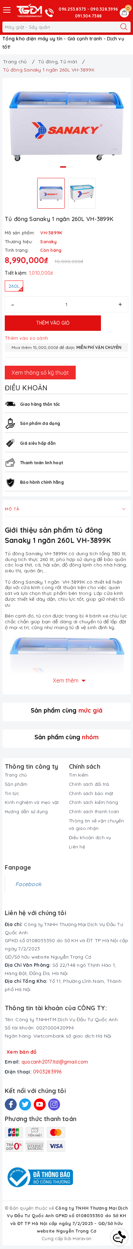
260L (14, 286)
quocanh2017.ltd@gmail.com (54, 1062)
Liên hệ (77, 846)
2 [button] (70, 167)
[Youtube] (40, 1104)
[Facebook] (11, 1104)
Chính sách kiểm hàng (93, 802)
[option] (66, 126)
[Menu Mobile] (7, 9)
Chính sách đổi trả (89, 784)
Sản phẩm (16, 784)
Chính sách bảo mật (91, 793)
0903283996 (47, 1072)
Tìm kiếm (78, 775)
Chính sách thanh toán (94, 811)
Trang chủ (16, 775)
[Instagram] (54, 1104)
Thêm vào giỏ (53, 323)
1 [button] (63, 167)
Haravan (82, 1238)
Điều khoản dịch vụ (90, 837)
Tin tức (12, 793)
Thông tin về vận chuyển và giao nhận (96, 824)
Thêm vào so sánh (26, 338)
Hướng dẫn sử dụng (26, 811)
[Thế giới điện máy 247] (29, 10)
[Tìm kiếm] (124, 27)
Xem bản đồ (21, 1052)
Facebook (28, 884)
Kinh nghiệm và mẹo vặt (32, 802)
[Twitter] (25, 1104)
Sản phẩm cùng (66, 710)
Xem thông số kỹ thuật (40, 372)
